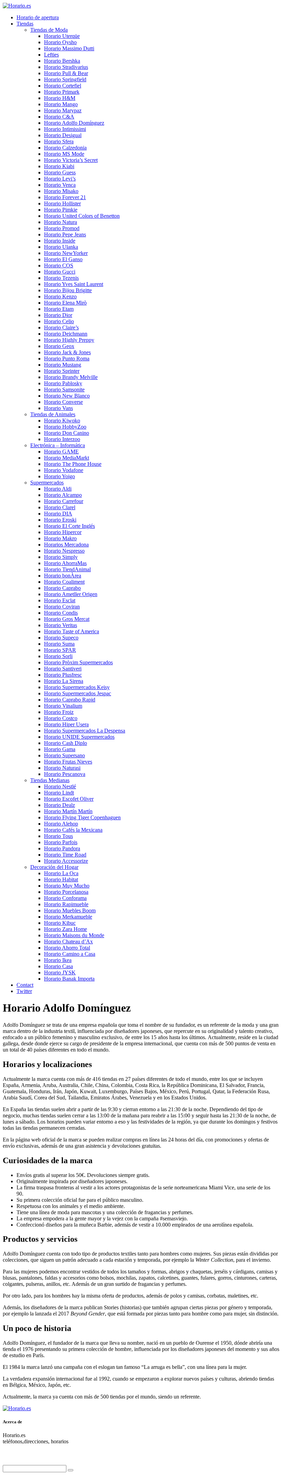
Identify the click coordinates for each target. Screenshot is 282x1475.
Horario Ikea (58, 960)
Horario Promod (61, 228)
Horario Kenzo (60, 296)
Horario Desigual (63, 135)
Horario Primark (61, 92)
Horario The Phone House (72, 464)
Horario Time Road (65, 855)
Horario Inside (59, 241)
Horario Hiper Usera (66, 724)
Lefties (51, 55)
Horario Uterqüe (62, 36)
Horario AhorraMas (65, 563)
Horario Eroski (60, 520)
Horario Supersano (64, 755)
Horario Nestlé (60, 786)
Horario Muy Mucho (66, 886)
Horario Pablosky (63, 383)
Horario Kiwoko (62, 420)
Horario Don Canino (66, 433)
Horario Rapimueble (66, 904)
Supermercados (47, 482)
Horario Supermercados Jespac (77, 693)
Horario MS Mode (64, 154)
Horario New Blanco (67, 396)
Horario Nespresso (64, 551)
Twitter (24, 991)
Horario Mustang (62, 365)
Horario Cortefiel (62, 86)
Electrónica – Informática (57, 445)
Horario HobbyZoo (65, 427)
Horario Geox (59, 346)
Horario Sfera (59, 141)
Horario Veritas (60, 625)
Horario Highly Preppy (69, 340)
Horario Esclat (59, 600)
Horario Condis (61, 613)
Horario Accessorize (66, 861)
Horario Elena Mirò (65, 303)
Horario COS (58, 265)
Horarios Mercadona (66, 544)
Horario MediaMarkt (66, 458)
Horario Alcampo (63, 495)
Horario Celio (59, 321)
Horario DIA (58, 513)
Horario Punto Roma (66, 358)
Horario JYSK (60, 972)
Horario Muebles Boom (70, 910)
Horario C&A (59, 117)
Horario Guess (60, 172)
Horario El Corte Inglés (69, 526)
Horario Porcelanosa (66, 892)
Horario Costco (60, 718)
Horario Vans (58, 408)
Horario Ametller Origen (70, 594)
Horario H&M (59, 98)
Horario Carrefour (63, 501)
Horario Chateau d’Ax (68, 941)
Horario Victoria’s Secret (71, 160)
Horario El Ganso (63, 259)
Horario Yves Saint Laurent (73, 284)
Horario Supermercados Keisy (77, 687)
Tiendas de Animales (52, 414)
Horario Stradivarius (66, 67)
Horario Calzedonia (65, 148)
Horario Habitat (61, 879)
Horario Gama (59, 749)
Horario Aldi (58, 489)
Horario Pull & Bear (66, 73)
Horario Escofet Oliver (69, 799)
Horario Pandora (62, 848)
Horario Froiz (59, 712)
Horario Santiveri (63, 669)
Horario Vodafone (63, 470)
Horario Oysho (60, 42)
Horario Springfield (65, 79)
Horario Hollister (62, 203)
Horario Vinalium (63, 706)
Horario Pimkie (60, 210)
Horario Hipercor (63, 532)
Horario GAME (61, 451)
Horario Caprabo (62, 588)
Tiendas (25, 24)
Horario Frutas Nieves (68, 762)
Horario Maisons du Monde (74, 935)
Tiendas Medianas (49, 780)
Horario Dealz (59, 805)
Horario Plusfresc (63, 675)
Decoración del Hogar (54, 867)
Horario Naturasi (62, 768)
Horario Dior (58, 315)
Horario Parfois (60, 842)
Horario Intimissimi (65, 129)
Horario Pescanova (64, 774)
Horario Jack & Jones (67, 352)
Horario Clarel (59, 507)
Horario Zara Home (65, 929)
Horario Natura (60, 222)
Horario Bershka (62, 61)
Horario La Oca (61, 873)
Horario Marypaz (63, 110)
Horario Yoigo (59, 476)
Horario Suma (59, 644)
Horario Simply (61, 557)
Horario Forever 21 (65, 197)
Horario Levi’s (60, 179)
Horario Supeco (61, 638)
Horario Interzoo (62, 439)
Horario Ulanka (61, 247)
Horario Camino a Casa (69, 954)
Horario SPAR (60, 650)
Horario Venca (60, 185)
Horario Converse (63, 402)
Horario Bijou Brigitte (68, 290)
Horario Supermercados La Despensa (84, 731)
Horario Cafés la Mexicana (73, 830)
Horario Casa (58, 966)
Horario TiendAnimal (67, 569)
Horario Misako (61, 191)
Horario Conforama (65, 898)
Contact (25, 985)
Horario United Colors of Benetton (82, 216)
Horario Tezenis (61, 278)
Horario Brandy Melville (71, 377)
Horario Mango (61, 104)
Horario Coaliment (64, 582)
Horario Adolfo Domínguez (74, 123)
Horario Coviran (62, 607)
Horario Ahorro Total (67, 948)
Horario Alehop (61, 824)
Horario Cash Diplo (65, 743)
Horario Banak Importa (69, 979)
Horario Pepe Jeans (65, 234)
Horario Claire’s (61, 327)
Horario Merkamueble (68, 917)
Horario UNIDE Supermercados (79, 737)
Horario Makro (60, 538)
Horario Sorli (58, 656)
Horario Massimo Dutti (69, 48)
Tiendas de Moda (49, 30)
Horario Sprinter (61, 371)
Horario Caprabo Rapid (69, 700)
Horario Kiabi (59, 166)
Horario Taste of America (71, 631)
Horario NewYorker (66, 253)
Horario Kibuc (60, 923)
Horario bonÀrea (62, 575)
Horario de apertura (38, 17)
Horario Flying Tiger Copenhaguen (82, 817)
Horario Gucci (59, 272)
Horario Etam (59, 309)
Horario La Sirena (63, 681)
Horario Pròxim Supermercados (78, 662)
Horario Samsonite (64, 389)
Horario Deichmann (65, 334)
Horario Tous (58, 836)
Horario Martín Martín (68, 811)
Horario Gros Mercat (66, 619)
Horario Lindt (59, 793)
